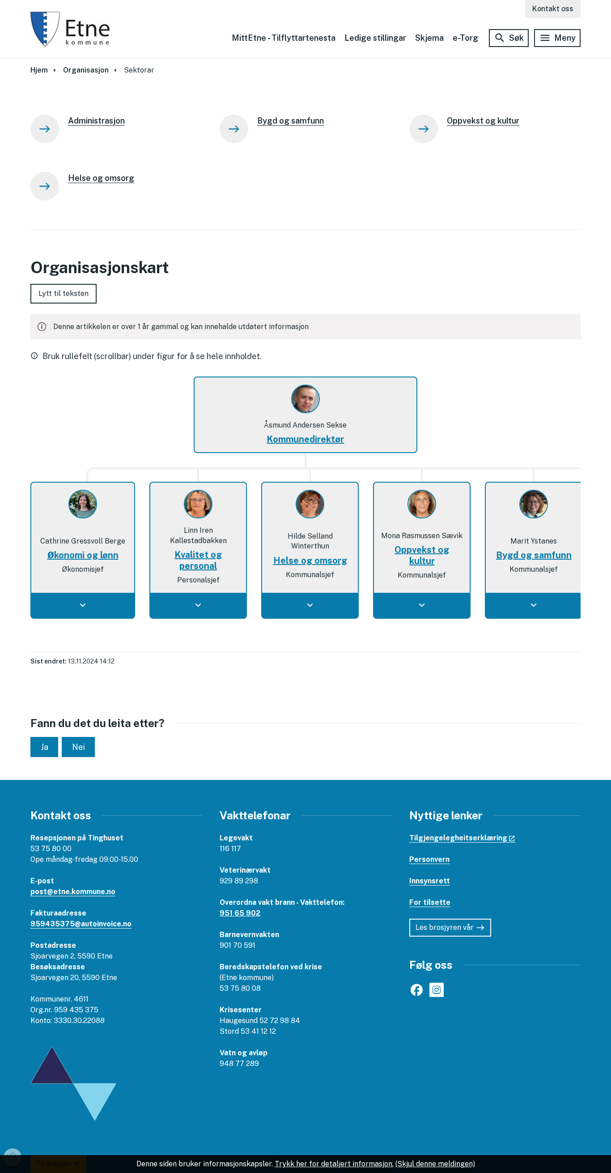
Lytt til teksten (63, 293)
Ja (44, 747)
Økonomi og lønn (83, 555)
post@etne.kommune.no (72, 891)
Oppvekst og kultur (422, 555)
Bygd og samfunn (534, 555)
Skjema (429, 38)
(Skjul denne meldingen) (435, 1164)
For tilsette (429, 902)
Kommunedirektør (305, 439)
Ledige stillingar (375, 38)
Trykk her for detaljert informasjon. (334, 1164)
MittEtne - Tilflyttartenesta (283, 38)
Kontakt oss (552, 8)
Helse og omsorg (310, 560)
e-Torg (465, 38)
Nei (78, 747)
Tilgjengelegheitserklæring (458, 838)
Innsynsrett (429, 881)
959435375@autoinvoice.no (81, 924)
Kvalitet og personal (198, 560)
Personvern (429, 859)
